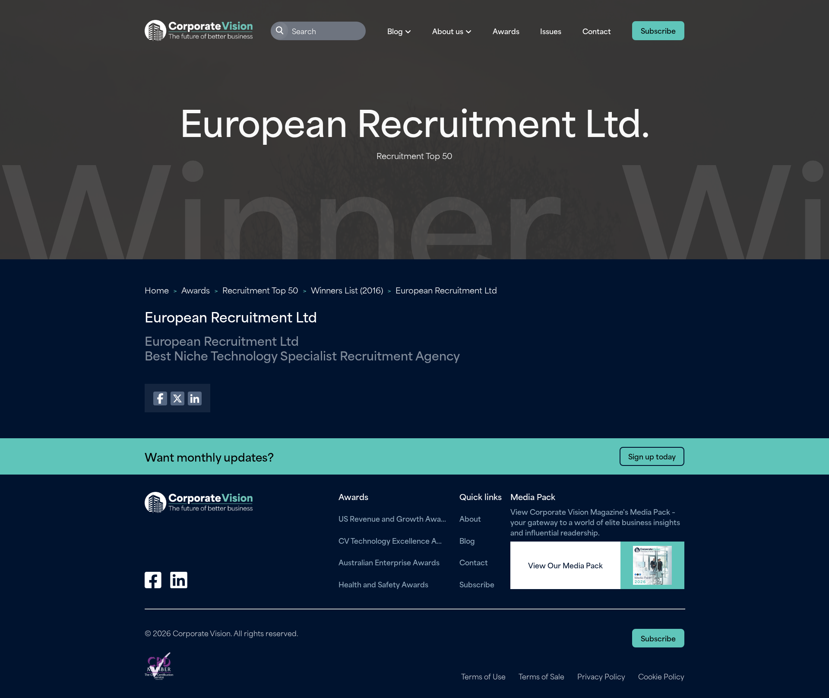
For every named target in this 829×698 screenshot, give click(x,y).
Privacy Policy (601, 676)
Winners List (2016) (347, 290)
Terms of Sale (541, 676)
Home (157, 290)
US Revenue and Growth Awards (392, 518)
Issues (550, 30)
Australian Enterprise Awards (389, 562)
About (470, 518)
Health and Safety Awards (383, 584)
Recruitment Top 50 (260, 290)
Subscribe (658, 30)
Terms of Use (483, 676)
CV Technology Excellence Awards (392, 540)
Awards (506, 30)
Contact (596, 30)
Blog (467, 540)
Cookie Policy (661, 676)
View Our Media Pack (565, 565)
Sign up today (652, 456)
